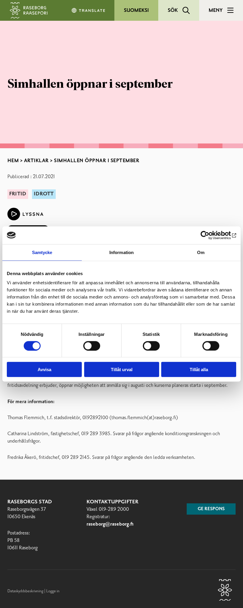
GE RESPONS (211, 509)
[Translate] (88, 10)
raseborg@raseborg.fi (110, 524)
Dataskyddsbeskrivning (25, 591)
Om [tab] (200, 252)
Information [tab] (121, 252)
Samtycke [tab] (42, 252)
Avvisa (44, 369)
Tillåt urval (121, 369)
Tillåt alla (199, 369)
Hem (13, 161)
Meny (216, 10)
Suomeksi (136, 10)
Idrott (44, 194)
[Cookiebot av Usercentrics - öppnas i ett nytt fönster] (210, 235)
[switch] (91, 345)
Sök (173, 10)
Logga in (53, 591)
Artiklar (36, 161)
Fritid (17, 194)
